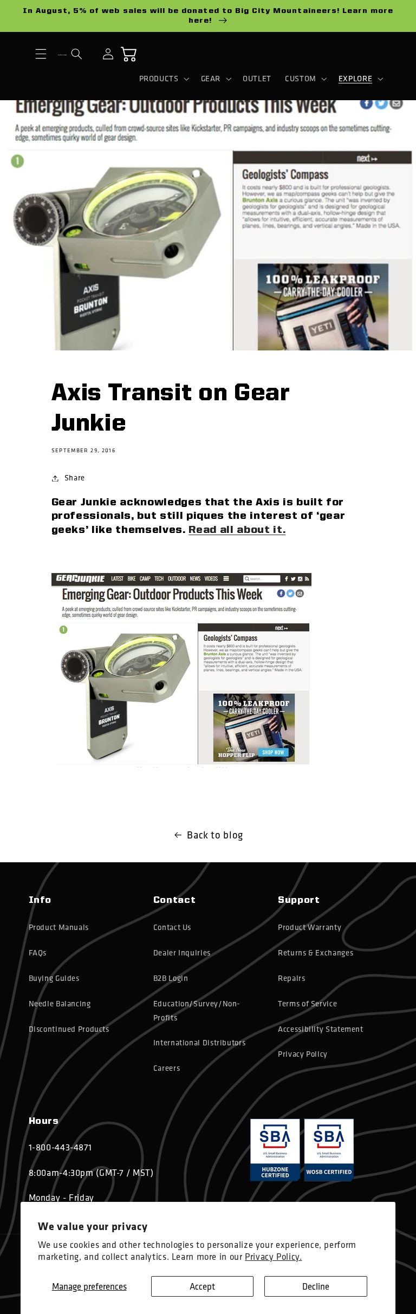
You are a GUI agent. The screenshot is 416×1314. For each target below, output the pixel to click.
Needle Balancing (60, 1004)
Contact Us (172, 927)
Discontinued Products (69, 1029)
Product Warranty (309, 927)
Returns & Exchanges (315, 953)
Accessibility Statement (320, 1029)
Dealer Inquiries (182, 953)
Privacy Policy (303, 1054)
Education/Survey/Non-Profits (196, 1011)
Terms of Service (307, 1004)
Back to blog (215, 834)
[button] (41, 54)
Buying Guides (54, 978)
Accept (202, 1286)
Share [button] (74, 478)
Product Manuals (59, 927)
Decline (315, 1286)
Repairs (291, 978)
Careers (166, 1068)
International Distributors (199, 1043)
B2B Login (170, 978)
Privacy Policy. (273, 1256)
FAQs (38, 953)
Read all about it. (236, 530)
